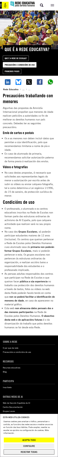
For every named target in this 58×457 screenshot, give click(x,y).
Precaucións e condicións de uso (17, 352)
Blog (5, 372)
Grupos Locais (9, 411)
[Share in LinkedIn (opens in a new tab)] (7, 82)
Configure (29, 446)
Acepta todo (29, 440)
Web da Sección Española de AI (16, 403)
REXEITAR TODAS (29, 452)
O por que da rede (10, 348)
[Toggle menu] (52, 5)
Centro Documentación (13, 407)
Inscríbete (7, 387)
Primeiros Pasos (12, 71)
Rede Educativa (10, 89)
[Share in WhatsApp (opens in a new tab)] (50, 82)
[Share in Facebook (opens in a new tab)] (39, 82)
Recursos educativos (11, 367)
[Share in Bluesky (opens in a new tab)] (18, 82)
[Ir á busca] (42, 5)
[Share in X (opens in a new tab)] (29, 82)
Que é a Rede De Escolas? (16, 58)
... (23, 89)
